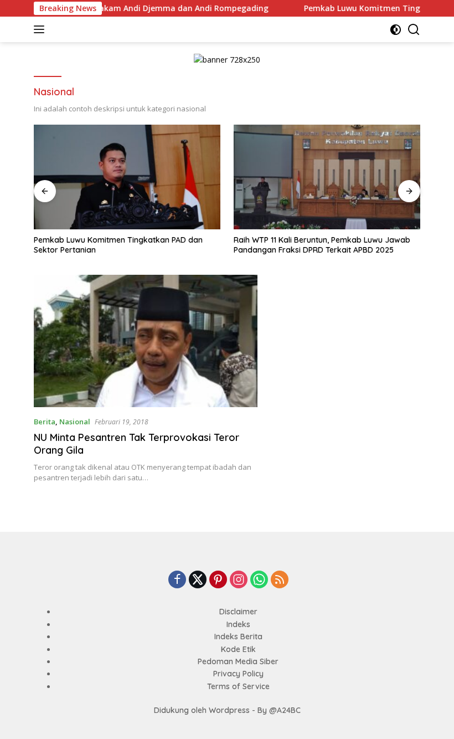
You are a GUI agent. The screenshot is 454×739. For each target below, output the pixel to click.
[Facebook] (177, 580)
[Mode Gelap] (395, 29)
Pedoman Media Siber (238, 661)
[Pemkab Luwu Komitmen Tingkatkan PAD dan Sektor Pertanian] (127, 177)
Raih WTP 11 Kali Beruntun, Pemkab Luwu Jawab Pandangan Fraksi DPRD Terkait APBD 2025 (322, 245)
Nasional (74, 422)
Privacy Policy (238, 674)
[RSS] (279, 580)
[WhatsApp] (259, 580)
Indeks (238, 624)
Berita (44, 422)
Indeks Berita (238, 637)
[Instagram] (238, 580)
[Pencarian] (413, 29)
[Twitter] (198, 580)
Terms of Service (238, 686)
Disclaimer (238, 612)
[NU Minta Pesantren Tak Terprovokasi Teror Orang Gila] (145, 341)
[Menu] (41, 29)
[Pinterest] (218, 580)
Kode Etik (238, 649)
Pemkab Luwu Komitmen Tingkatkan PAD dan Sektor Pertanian (118, 245)
